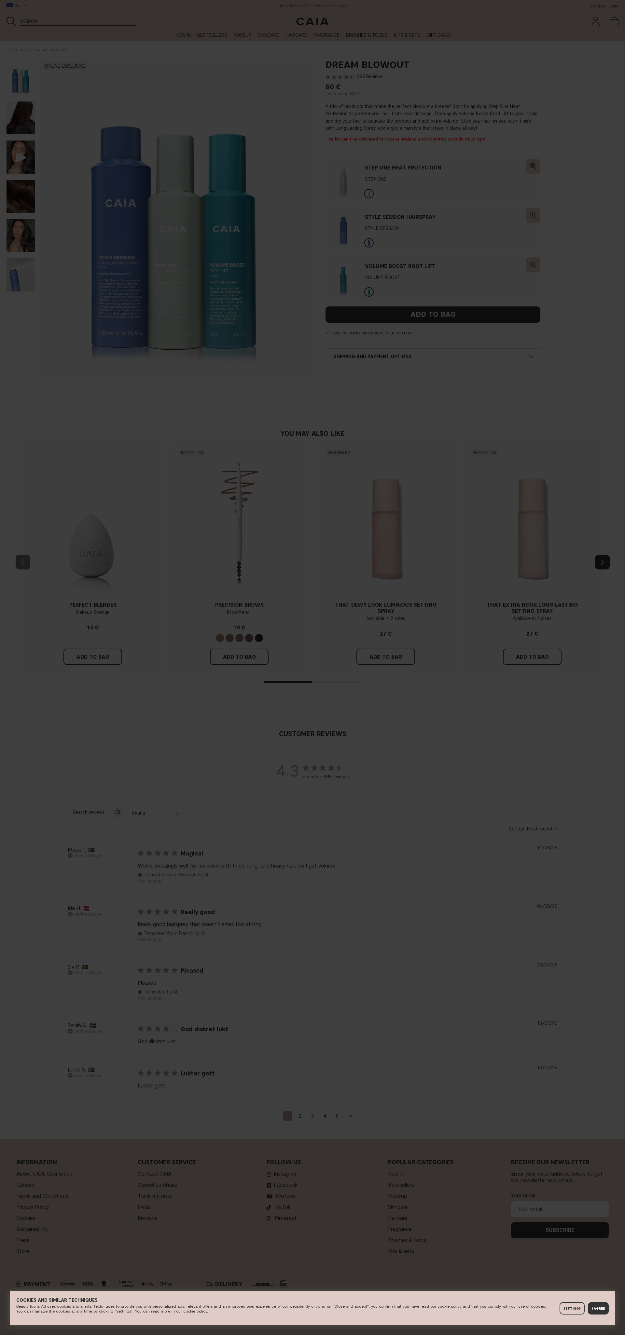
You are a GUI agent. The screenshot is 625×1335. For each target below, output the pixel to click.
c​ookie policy (195, 1311)
